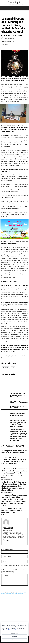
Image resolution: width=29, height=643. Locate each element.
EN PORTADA (14, 440)
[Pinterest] (9, 47)
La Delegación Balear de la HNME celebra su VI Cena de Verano (18, 422)
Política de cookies (12, 629)
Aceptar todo (14, 633)
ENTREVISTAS (17, 35)
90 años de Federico (17, 393)
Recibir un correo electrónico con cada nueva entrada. (15, 572)
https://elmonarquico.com (7, 530)
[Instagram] (5, 542)
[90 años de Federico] (5, 394)
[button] (27, 8)
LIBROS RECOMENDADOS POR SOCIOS (17, 396)
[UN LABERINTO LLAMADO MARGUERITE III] (5, 403)
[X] (6, 47)
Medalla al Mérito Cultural (19, 383)
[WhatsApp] (12, 47)
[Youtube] (8, 542)
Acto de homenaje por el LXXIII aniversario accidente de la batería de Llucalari (13, 510)
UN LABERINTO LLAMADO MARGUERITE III (19, 402)
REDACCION (11, 38)
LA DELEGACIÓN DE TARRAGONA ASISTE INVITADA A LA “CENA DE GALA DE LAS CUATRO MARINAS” (13, 461)
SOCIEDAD (3, 505)
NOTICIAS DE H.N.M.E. (17, 426)
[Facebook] (2, 47)
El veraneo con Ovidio (17, 413)
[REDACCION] (2, 38)
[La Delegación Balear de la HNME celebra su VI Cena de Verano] (5, 423)
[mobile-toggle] (2, 8)
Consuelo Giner (8, 383)
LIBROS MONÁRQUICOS (17, 415)
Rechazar (14, 636)
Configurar (14, 639)
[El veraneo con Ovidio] (5, 414)
